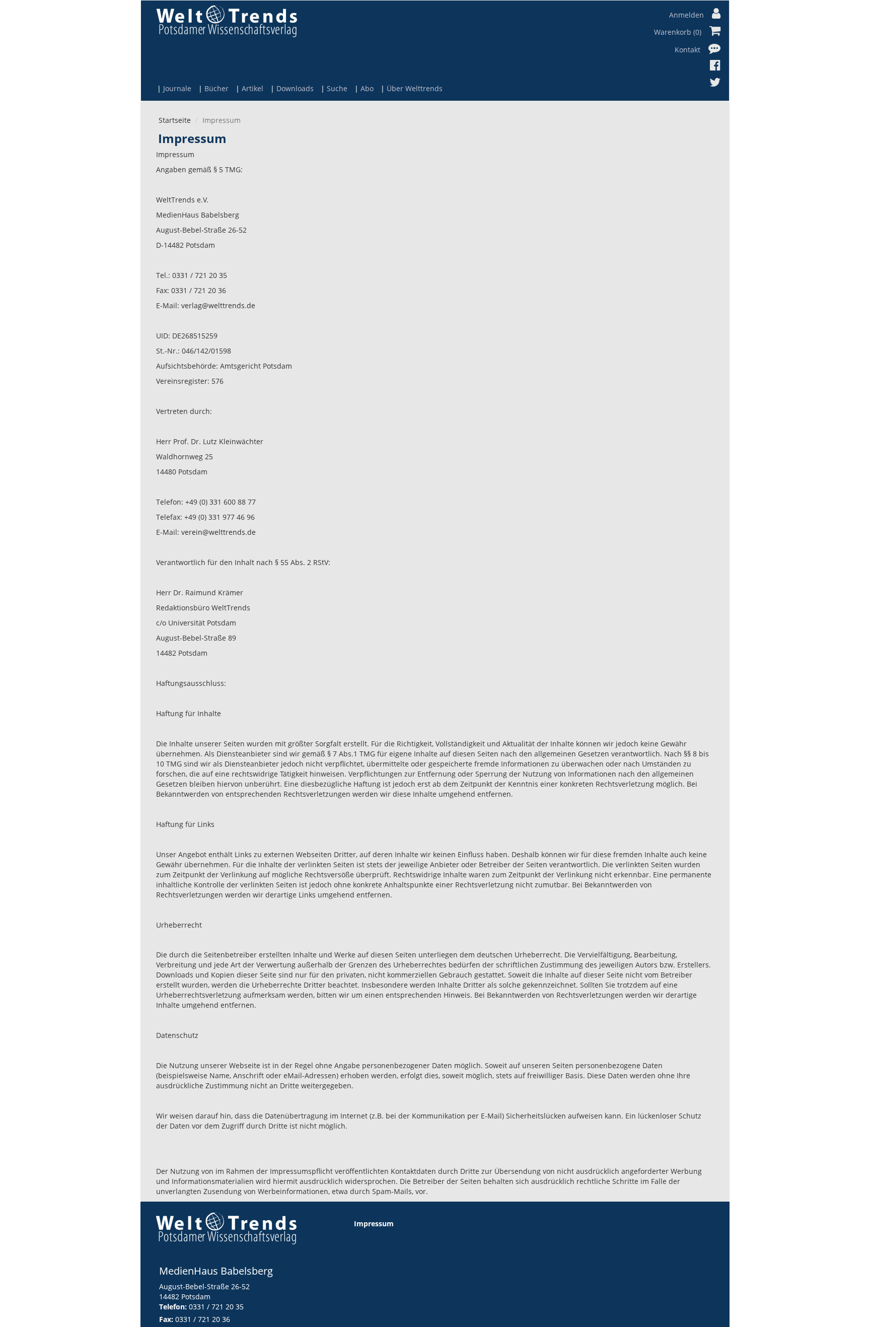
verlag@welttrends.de (218, 305)
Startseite (175, 120)
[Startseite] (226, 21)
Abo (367, 88)
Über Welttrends (415, 88)
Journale (177, 88)
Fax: (166, 1319)
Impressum (374, 1223)
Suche (337, 88)
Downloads (295, 88)
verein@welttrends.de (218, 532)
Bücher (216, 88)
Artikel (252, 88)
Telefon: (173, 1306)
